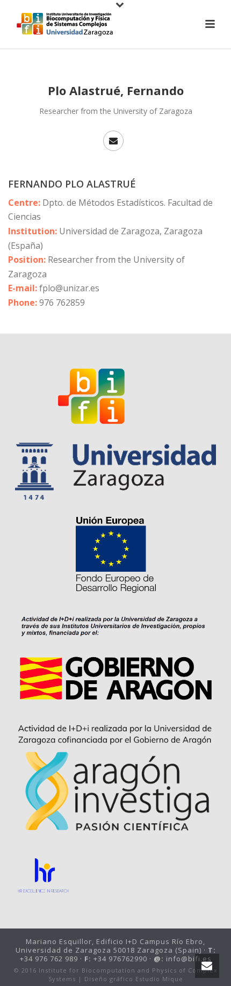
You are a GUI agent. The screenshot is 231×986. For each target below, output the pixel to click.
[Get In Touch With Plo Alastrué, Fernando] (113, 141)
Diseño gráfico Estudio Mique (133, 979)
